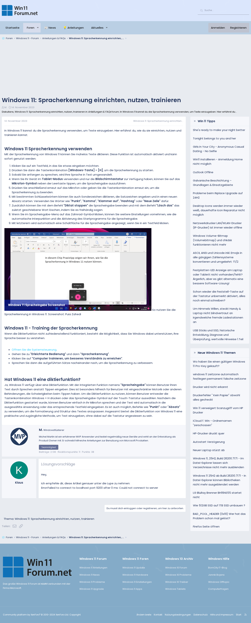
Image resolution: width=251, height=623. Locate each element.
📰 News (50, 28)
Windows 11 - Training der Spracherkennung (51, 328)
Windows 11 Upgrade (91, 589)
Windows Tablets (175, 589)
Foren (30, 28)
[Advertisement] (125, 68)
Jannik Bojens (216, 575)
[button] (38, 28)
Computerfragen (218, 589)
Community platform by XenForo (36, 614)
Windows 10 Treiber (176, 582)
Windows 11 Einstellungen (137, 582)
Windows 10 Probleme (178, 575)
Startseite (12, 28)
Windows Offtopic (218, 582)
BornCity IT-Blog (217, 567)
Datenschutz (200, 614)
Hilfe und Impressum (221, 614)
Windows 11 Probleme (92, 582)
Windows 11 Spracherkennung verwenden (48, 149)
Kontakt (158, 614)
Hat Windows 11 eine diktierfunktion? (42, 379)
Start (238, 614)
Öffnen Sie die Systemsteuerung (34, 350)
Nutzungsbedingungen (178, 614)
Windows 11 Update (133, 567)
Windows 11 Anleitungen (93, 567)
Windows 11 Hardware (135, 575)
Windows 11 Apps (132, 589)
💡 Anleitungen (73, 28)
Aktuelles (97, 28)
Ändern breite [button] (144, 614)
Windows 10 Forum (176, 567)
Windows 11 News (89, 575)
